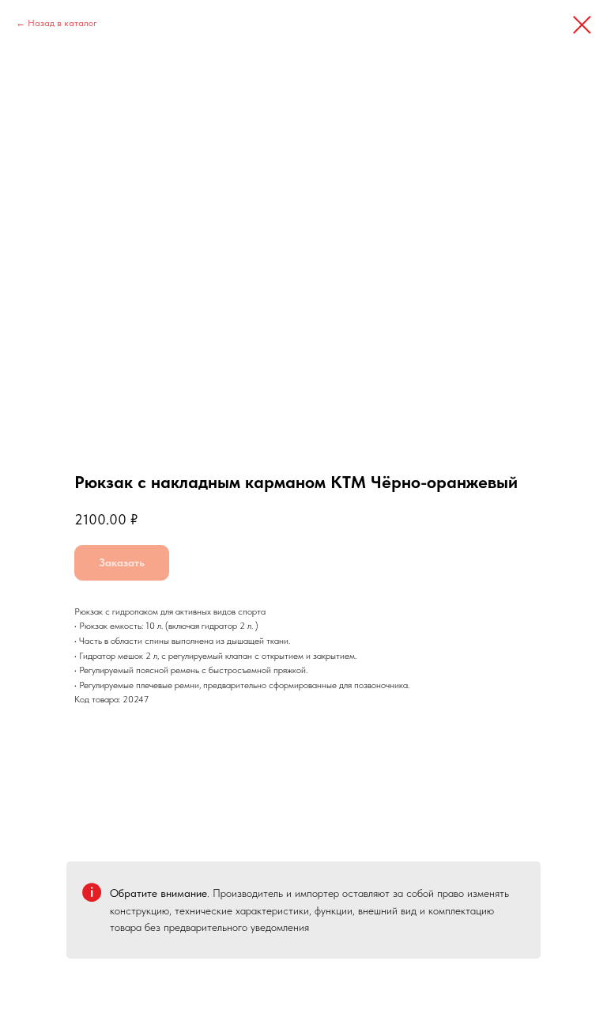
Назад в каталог (62, 22)
